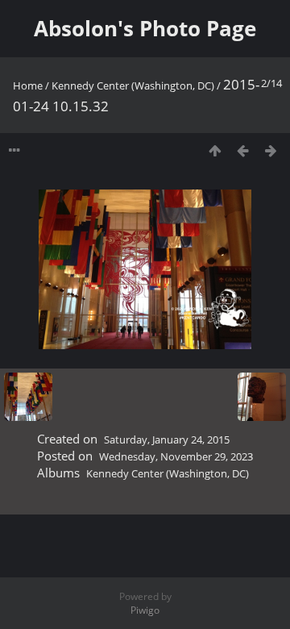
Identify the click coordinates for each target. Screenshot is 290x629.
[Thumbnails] (215, 150)
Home (28, 85)
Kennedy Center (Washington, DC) (133, 85)
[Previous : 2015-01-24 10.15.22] (243, 150)
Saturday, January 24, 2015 (167, 439)
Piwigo (145, 610)
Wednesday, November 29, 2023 (176, 456)
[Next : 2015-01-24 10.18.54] (271, 150)
